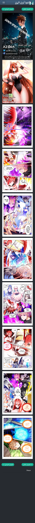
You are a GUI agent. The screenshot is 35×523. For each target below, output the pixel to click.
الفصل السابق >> (8, 9)
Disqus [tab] (29, 470)
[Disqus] (17, 496)
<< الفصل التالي (27, 9)
